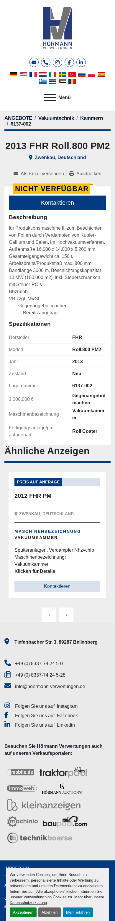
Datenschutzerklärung (28, 902)
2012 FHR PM (33, 496)
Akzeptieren (23, 912)
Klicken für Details (34, 571)
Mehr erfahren (78, 912)
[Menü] (50, 97)
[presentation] (49, 615)
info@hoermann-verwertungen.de (50, 686)
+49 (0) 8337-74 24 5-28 (40, 675)
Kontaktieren (57, 202)
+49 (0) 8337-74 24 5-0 (39, 663)
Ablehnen (50, 912)
